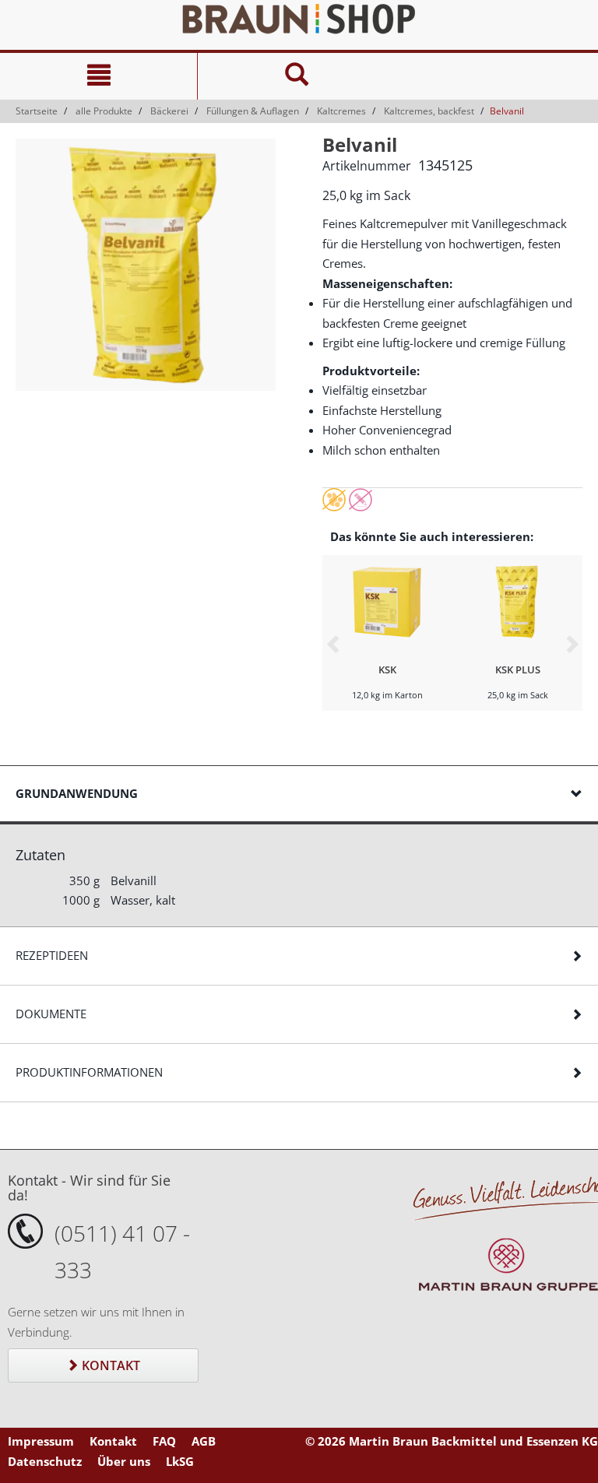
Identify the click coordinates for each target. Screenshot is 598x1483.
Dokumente (51, 1013)
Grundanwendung (77, 793)
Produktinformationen (89, 1072)
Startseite (37, 111)
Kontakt (109, 1365)
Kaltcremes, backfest (429, 111)
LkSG (180, 1461)
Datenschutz (45, 1461)
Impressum (41, 1441)
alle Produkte (104, 111)
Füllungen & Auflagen (252, 111)
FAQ (164, 1441)
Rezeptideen (52, 955)
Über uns (123, 1461)
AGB (204, 1441)
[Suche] (296, 76)
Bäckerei (169, 111)
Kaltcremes (341, 111)
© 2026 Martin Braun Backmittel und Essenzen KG (451, 1441)
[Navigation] (98, 76)
